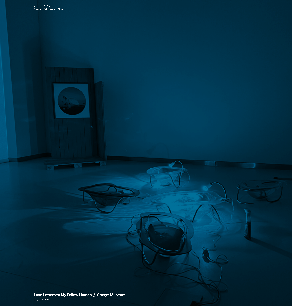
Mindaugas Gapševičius (44, 6)
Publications (49, 9)
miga (37, 300)
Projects (37, 9)
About (60, 9)
